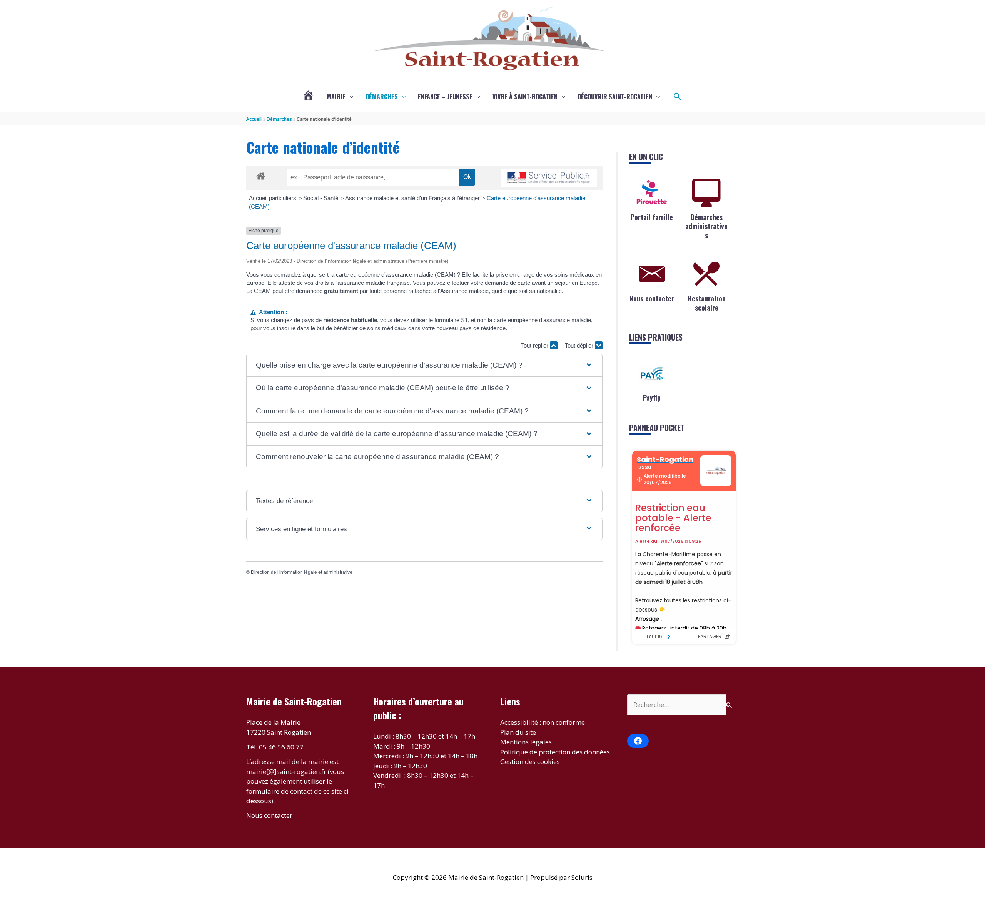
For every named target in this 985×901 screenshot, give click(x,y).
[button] (678, 97)
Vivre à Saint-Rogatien (525, 96)
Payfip (652, 398)
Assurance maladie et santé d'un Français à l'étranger (413, 198)
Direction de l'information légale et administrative (301, 572)
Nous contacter (651, 298)
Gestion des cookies (530, 761)
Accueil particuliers (273, 198)
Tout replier (535, 345)
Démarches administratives (706, 226)
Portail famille (652, 217)
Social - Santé (321, 198)
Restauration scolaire (707, 302)
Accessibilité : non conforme (542, 722)
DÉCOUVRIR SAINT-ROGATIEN (615, 96)
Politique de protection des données (555, 751)
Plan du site (518, 732)
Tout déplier (580, 345)
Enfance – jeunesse (445, 96)
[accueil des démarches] (260, 175)
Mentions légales (526, 741)
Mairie (336, 96)
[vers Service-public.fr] (549, 178)
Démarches (382, 96)
